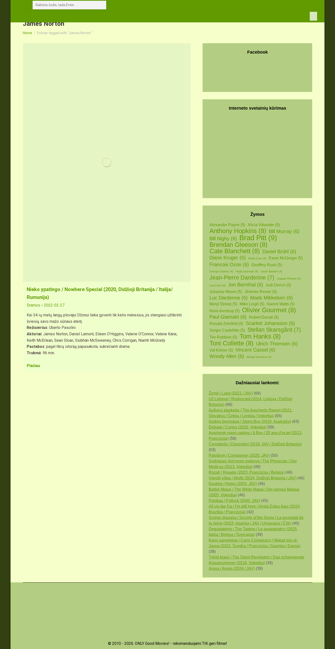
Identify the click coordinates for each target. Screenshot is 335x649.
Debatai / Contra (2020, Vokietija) (237, 427)
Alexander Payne (227, 225)
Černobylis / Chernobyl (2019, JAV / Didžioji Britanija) (255, 444)
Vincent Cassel (255, 350)
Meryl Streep (223, 304)
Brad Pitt (258, 237)
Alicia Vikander (264, 225)
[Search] (101, 5)
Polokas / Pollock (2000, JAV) (234, 501)
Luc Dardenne (228, 297)
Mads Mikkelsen (271, 297)
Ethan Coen (257, 258)
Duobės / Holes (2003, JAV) (233, 484)
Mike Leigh (252, 304)
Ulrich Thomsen (277, 343)
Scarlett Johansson (270, 323)
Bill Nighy (223, 238)
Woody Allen (226, 356)
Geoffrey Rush (266, 265)
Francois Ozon (229, 264)
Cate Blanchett (234, 251)
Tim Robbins (223, 337)
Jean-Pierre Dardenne (241, 277)
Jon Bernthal (245, 284)
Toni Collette (231, 343)
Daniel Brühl (279, 251)
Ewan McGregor (286, 258)
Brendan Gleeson (238, 245)
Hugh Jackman (247, 271)
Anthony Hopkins (237, 231)
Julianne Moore (225, 292)
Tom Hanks (260, 336)
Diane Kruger (227, 257)
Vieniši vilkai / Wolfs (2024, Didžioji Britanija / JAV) (252, 478)
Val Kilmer (221, 350)
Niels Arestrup (224, 311)
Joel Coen (217, 285)
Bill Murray (284, 231)
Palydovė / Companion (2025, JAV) (239, 455)
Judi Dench (278, 285)
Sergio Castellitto (227, 330)
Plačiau (33, 365)
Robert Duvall (264, 317)
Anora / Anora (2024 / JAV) (232, 568)
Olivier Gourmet (269, 310)
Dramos (33, 305)
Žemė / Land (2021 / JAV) (231, 393)
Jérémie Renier (261, 292)
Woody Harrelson (258, 356)
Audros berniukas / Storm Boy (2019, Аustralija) (250, 421)
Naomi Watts (281, 304)
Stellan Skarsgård (274, 330)
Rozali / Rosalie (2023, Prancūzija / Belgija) (246, 472)
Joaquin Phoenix (289, 278)
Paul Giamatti (227, 317)
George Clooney (221, 271)
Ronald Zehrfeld (226, 324)
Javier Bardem (271, 271)
